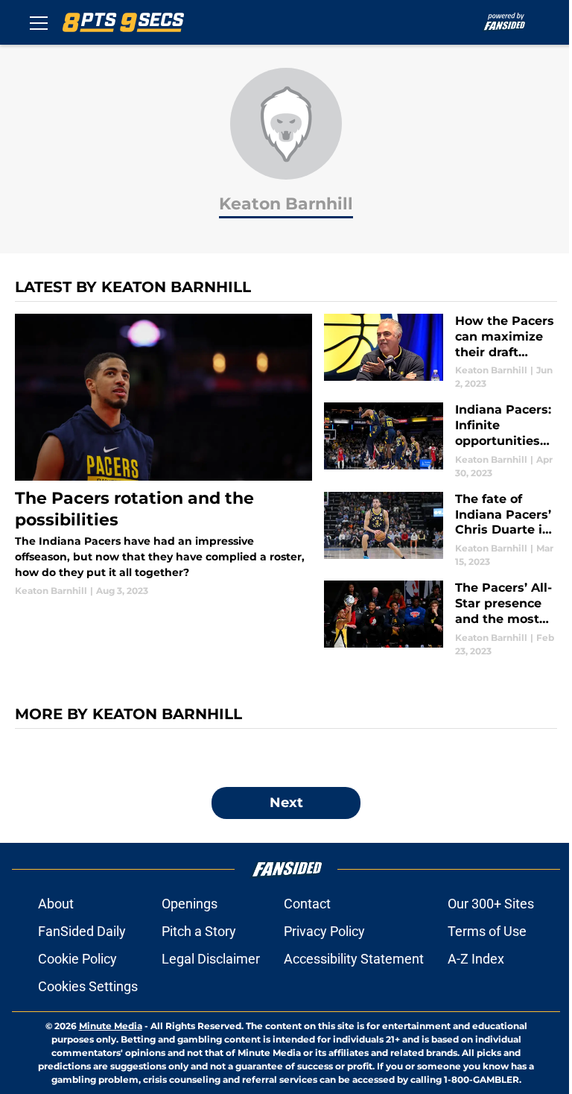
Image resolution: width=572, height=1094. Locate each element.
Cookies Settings (88, 986)
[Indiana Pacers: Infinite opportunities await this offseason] (440, 440)
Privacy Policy (324, 931)
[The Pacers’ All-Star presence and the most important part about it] (440, 619)
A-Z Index (476, 959)
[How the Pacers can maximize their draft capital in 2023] (440, 352)
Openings (189, 903)
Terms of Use (487, 931)
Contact (307, 903)
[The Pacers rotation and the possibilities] (163, 456)
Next (286, 802)
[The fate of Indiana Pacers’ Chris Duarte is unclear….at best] (440, 530)
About (56, 903)
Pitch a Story (199, 931)
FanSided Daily (82, 931)
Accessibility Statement (354, 959)
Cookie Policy (77, 959)
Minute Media (110, 1025)
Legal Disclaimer (211, 959)
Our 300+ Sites (491, 903)
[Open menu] (39, 22)
